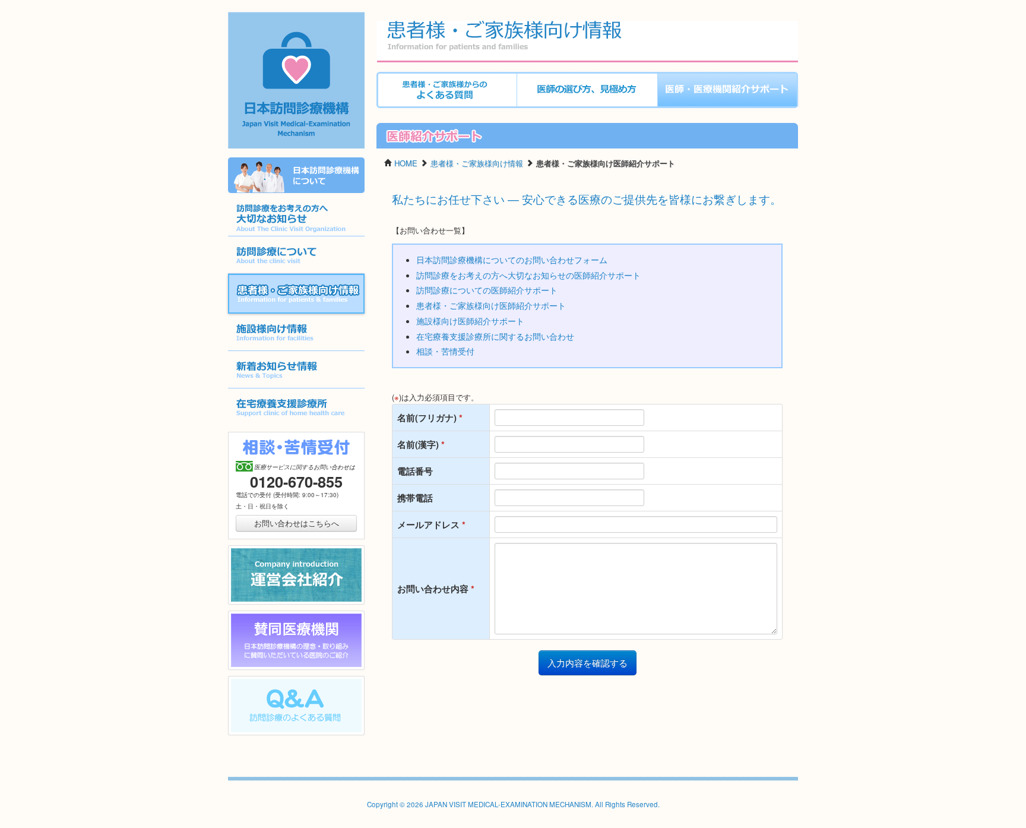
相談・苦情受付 (445, 351)
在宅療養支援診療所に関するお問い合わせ (495, 336)
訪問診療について (259, 273)
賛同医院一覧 (251, 669)
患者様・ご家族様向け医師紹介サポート (491, 305)
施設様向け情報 (255, 350)
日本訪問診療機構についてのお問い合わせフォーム (511, 260)
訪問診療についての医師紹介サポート (487, 290)
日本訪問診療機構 (290, 147)
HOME (405, 163)
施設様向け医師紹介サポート (470, 321)
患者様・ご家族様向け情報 (275, 313)
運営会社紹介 (251, 604)
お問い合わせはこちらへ (296, 523)
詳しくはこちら (255, 192)
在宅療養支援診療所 (262, 425)
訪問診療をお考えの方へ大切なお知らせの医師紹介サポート (528, 275)
